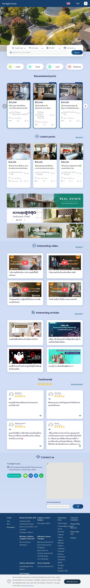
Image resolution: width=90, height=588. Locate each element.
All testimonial (76, 384)
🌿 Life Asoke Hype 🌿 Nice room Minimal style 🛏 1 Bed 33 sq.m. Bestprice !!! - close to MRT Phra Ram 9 (70, 107)
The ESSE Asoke (42, 556)
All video (79, 247)
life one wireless (25, 542)
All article (78, 314)
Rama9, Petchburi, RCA (28, 518)
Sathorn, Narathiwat (27, 563)
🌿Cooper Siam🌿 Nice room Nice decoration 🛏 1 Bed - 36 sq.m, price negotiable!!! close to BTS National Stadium (18, 107)
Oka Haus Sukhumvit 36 (45, 542)
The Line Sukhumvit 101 (45, 566)
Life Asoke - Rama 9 (26, 532)
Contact (73, 538)
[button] (87, 29)
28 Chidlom (23, 545)
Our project (11, 527)
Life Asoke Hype (25, 521)
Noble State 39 (42, 550)
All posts (79, 137)
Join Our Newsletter (53, 502)
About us (73, 528)
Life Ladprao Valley (43, 523)
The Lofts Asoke (42, 559)
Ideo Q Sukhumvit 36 (44, 545)
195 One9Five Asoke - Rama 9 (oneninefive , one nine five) (28, 526)
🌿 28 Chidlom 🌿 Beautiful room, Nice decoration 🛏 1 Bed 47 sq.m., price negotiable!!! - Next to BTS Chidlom (44, 107)
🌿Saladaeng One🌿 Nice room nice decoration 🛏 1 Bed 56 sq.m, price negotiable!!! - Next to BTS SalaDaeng (44, 167)
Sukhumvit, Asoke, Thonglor (61, 562)
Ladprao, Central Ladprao (61, 537)
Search (77, 52)
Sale (8, 521)
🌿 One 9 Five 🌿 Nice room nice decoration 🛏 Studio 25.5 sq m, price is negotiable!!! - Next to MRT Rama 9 (18, 167)
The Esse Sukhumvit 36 (45, 553)
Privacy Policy (75, 524)
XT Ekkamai (41, 547)
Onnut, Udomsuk (43, 563)
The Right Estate (9, 3)
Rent (8, 524)
